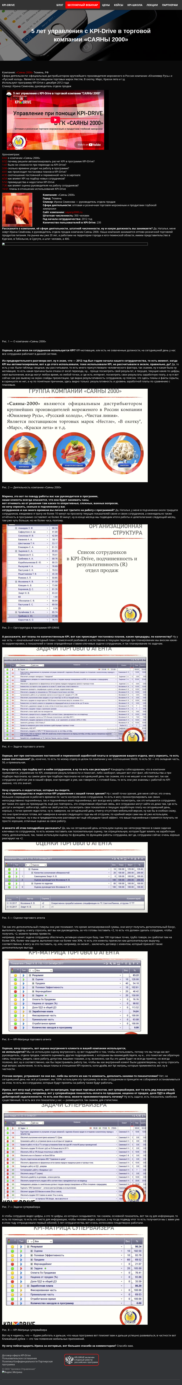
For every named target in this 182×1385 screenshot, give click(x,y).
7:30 (4, 185)
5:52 (4, 182)
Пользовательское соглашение (19, 1358)
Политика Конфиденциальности (20, 1361)
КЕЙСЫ (118, 5)
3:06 (4, 168)
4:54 (4, 178)
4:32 (4, 175)
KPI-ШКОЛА (134, 5)
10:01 (5, 189)
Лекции (152, 5)
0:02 (4, 158)
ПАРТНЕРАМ (170, 5)
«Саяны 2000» (24, 72)
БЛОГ (59, 5)
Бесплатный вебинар (83, 5)
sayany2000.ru (73, 212)
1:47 (4, 164)
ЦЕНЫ (106, 5)
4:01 (4, 171)
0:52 (4, 161)
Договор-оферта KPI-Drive (16, 1355)
